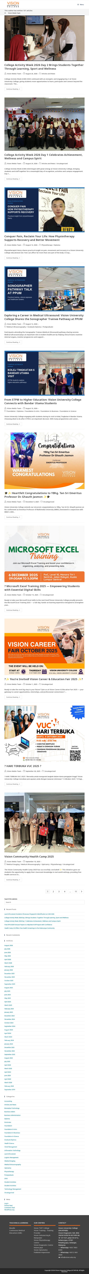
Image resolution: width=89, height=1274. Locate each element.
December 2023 (9, 1047)
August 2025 (8, 988)
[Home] (5, 13)
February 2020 (9, 1086)
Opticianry (45, 864)
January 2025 (8, 1012)
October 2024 (8, 1023)
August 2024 (8, 1030)
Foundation (11, 411)
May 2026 (7, 956)
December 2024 (9, 1016)
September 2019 (9, 1090)
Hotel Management (10, 1147)
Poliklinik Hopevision (42, 1252)
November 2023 (9, 1051)
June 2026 (7, 952)
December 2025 (9, 973)
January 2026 (8, 970)
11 (76, 891)
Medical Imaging (13, 864)
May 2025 (7, 998)
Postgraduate (48, 327)
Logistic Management (11, 1157)
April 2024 (7, 1033)
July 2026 (7, 949)
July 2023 (7, 1061)
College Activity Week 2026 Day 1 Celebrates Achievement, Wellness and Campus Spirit (32, 921)
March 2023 (8, 1068)
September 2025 (9, 984)
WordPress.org (9, 1210)
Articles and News (48, 74)
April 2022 (7, 1072)
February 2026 (9, 966)
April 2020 (7, 1079)
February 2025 (9, 1009)
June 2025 (7, 995)
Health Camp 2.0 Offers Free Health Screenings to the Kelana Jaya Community (29, 928)
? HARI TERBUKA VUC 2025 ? (22, 766)
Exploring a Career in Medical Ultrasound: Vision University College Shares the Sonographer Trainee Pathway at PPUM (43, 317)
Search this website (10, 899)
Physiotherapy (47, 245)
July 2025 (7, 991)
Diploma (57, 245)
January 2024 (8, 1044)
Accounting (8, 1101)
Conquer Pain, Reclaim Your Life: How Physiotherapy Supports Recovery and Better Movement (39, 238)
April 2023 (7, 1065)
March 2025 (8, 1005)
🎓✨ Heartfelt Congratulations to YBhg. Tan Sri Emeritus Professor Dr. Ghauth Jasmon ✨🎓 (43, 494)
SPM (5, 1179)
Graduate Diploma (34, 327)
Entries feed (8, 1205)
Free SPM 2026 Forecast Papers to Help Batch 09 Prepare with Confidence (28, 925)
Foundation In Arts (32, 411)
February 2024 (9, 1040)
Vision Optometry (41, 1250)
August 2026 (8, 945)
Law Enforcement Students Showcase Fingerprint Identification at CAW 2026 (29, 914)
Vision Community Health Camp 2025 (29, 856)
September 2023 (9, 1054)
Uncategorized (62, 163)
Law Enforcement (10, 1154)
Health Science (9, 1143)
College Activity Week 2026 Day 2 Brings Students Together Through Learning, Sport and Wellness (44, 66)
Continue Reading (14, 89)
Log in (6, 1203)
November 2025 (9, 977)
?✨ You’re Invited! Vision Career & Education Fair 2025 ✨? (43, 679)
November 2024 (9, 1019)
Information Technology (12, 1150)
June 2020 (7, 1075)
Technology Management (12, 1189)
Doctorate (7, 1122)
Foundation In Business (49, 411)
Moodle (12, 1228)
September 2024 (9, 1026)
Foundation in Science (68, 411)
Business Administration (12, 1115)
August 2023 (8, 1058)
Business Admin (9, 1112)
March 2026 (8, 963)
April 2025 (7, 1002)
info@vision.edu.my (68, 1257)
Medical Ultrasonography (16, 327)
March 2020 (8, 1082)
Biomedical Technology (11, 1108)
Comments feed (9, 1208)
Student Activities (10, 1182)
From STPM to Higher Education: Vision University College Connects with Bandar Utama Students (42, 401)
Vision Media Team (14, 13)
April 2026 (7, 959)
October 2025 (8, 981)
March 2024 (8, 1037)
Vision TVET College (41, 1228)
